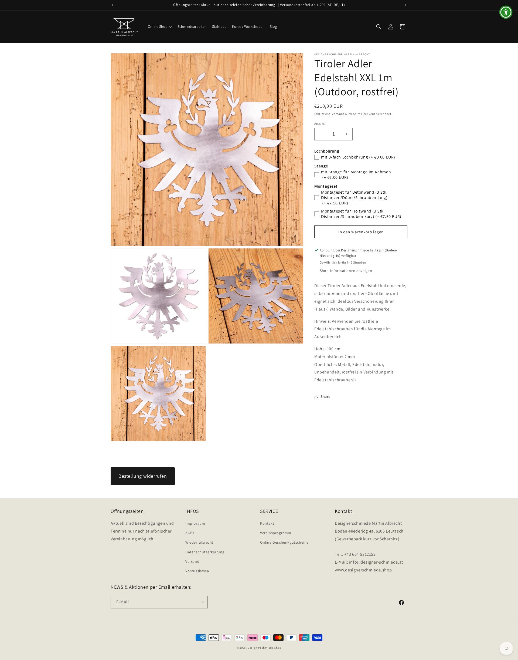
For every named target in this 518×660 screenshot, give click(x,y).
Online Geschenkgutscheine (284, 542)
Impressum (195, 523)
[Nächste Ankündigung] (405, 5)
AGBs (189, 532)
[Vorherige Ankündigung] (112, 5)
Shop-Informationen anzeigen (346, 270)
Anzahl (319, 123)
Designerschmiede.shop (264, 647)
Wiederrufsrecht (199, 542)
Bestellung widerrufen (142, 476)
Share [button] (325, 396)
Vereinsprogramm (275, 532)
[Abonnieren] (201, 602)
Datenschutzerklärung (204, 552)
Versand (338, 114)
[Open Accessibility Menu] (506, 12)
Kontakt (267, 523)
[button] (379, 27)
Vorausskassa (197, 570)
